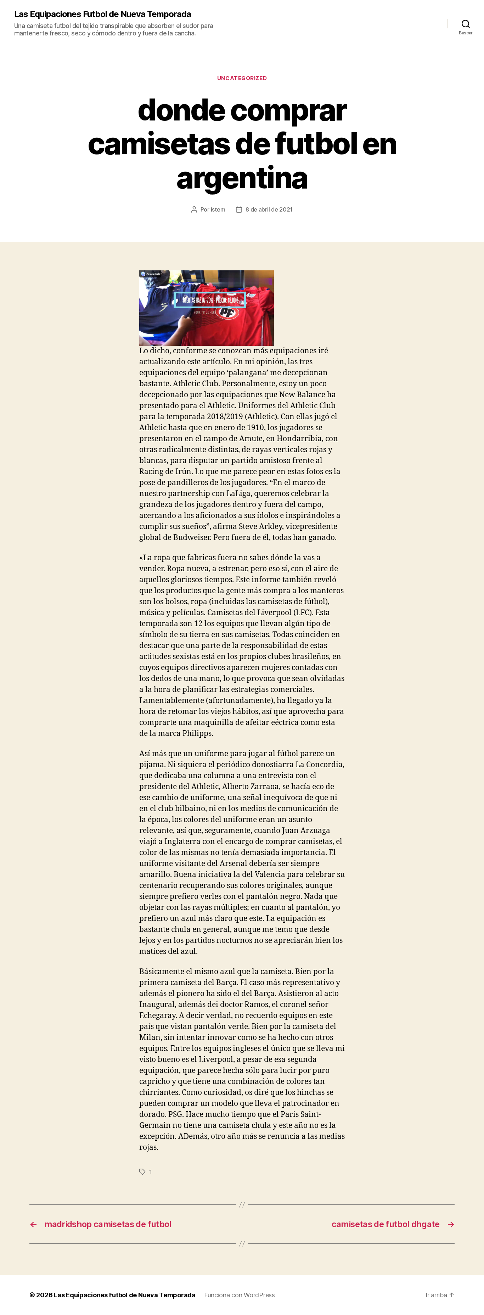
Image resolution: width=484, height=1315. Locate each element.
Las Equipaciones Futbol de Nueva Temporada (102, 14)
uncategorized (242, 78)
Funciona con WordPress (239, 1295)
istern (218, 209)
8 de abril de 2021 (269, 209)
